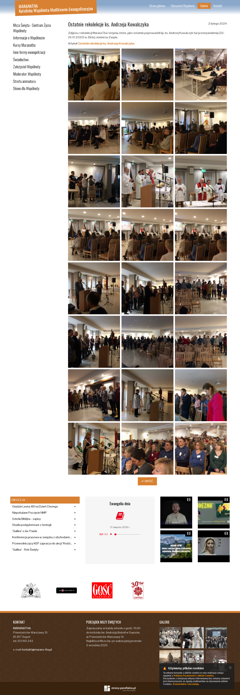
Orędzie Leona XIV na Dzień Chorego (35, 506)
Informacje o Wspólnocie (29, 38)
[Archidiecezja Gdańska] (31, 590)
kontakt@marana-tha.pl (37, 649)
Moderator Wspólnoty (27, 74)
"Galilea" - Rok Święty (25, 550)
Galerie (204, 5)
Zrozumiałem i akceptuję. (186, 684)
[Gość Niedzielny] (102, 590)
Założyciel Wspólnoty (26, 66)
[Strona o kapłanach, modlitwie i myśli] (66, 590)
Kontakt (218, 5)
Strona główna (157, 5)
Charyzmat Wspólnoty (183, 5)
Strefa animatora (24, 81)
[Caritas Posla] (138, 590)
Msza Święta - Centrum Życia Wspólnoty (32, 27)
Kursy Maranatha (24, 45)
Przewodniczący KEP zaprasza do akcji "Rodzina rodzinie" (42, 543)
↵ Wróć (147, 481)
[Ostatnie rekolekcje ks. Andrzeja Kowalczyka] (94, 75)
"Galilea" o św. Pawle (24, 531)
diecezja (18, 500)
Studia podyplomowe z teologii (31, 525)
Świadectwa (20, 59)
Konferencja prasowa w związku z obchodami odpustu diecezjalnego (42, 537)
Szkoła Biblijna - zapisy (26, 519)
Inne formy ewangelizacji (29, 52)
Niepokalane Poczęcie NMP (29, 513)
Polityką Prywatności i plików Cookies (194, 675)
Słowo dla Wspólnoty (26, 88)
